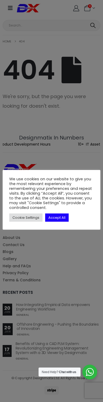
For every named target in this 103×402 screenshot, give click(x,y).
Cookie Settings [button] (25, 217)
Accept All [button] (56, 217)
